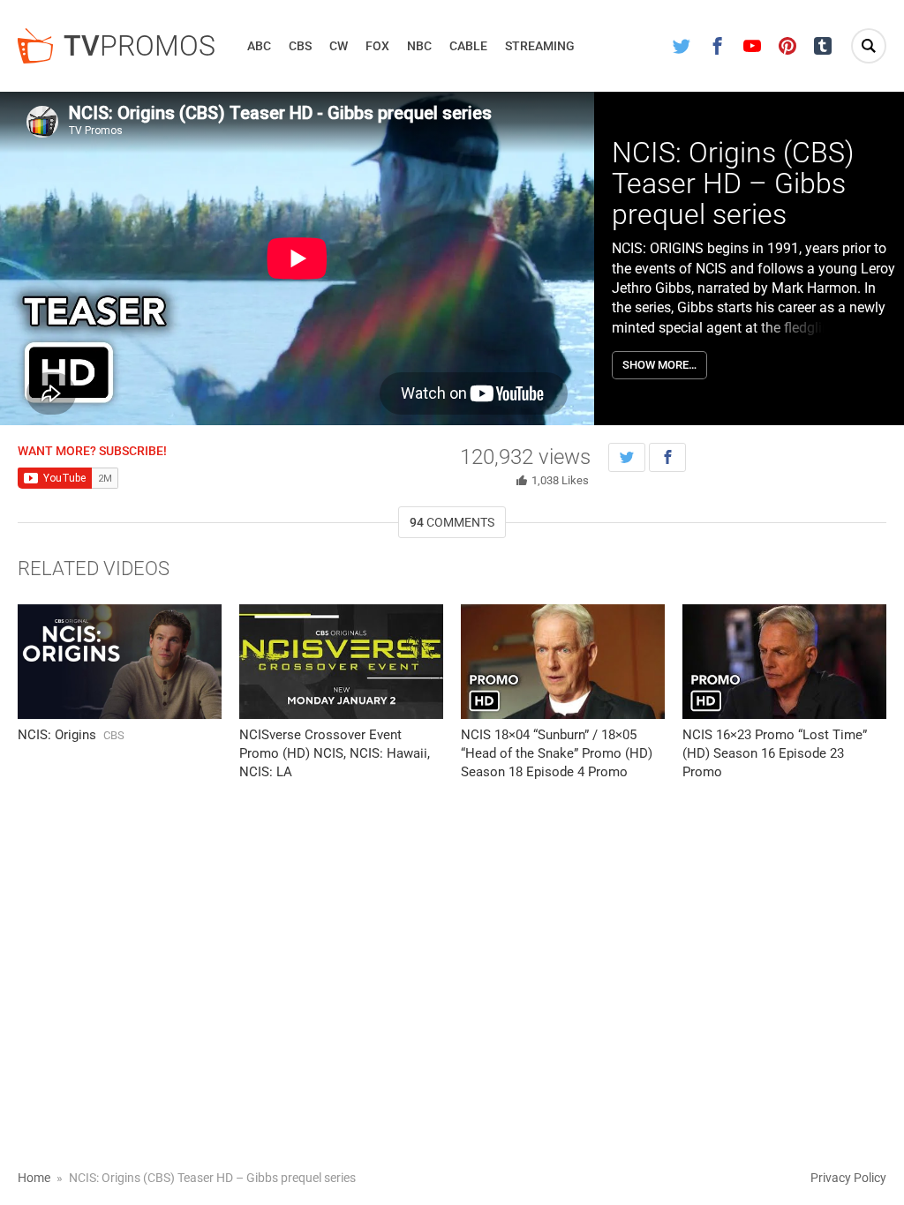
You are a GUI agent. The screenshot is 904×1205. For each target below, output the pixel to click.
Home (34, 1178)
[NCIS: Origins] (120, 661)
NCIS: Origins (57, 735)
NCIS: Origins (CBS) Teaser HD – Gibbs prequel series (733, 183)
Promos (139, 46)
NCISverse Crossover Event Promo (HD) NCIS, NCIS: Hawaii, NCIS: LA (334, 753)
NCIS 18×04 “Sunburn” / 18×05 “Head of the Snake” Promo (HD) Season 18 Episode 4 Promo (556, 753)
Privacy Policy (848, 1178)
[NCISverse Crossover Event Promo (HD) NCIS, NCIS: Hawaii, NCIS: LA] (341, 661)
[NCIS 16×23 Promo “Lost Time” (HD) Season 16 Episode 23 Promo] (784, 661)
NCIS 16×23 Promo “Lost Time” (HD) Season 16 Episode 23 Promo (774, 753)
